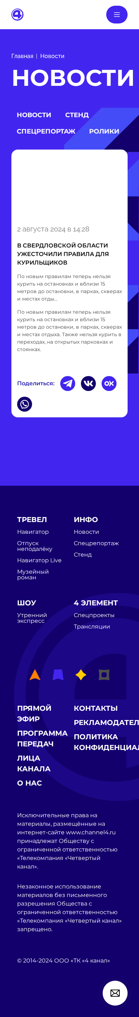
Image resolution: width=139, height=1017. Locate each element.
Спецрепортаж (46, 131)
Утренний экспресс (32, 618)
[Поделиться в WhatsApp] (24, 404)
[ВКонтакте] (88, 383)
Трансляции (92, 627)
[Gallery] (69, 186)
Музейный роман (33, 574)
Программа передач (42, 738)
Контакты (96, 708)
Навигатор (33, 532)
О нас (29, 783)
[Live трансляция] (32, 1000)
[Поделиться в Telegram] (67, 383)
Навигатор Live (39, 560)
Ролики (104, 131)
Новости (52, 56)
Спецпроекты (94, 615)
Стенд (77, 115)
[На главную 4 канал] (17, 14)
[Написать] (115, 993)
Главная (22, 56)
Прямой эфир (34, 713)
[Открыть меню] (117, 15)
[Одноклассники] (109, 383)
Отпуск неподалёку (34, 546)
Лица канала (34, 763)
